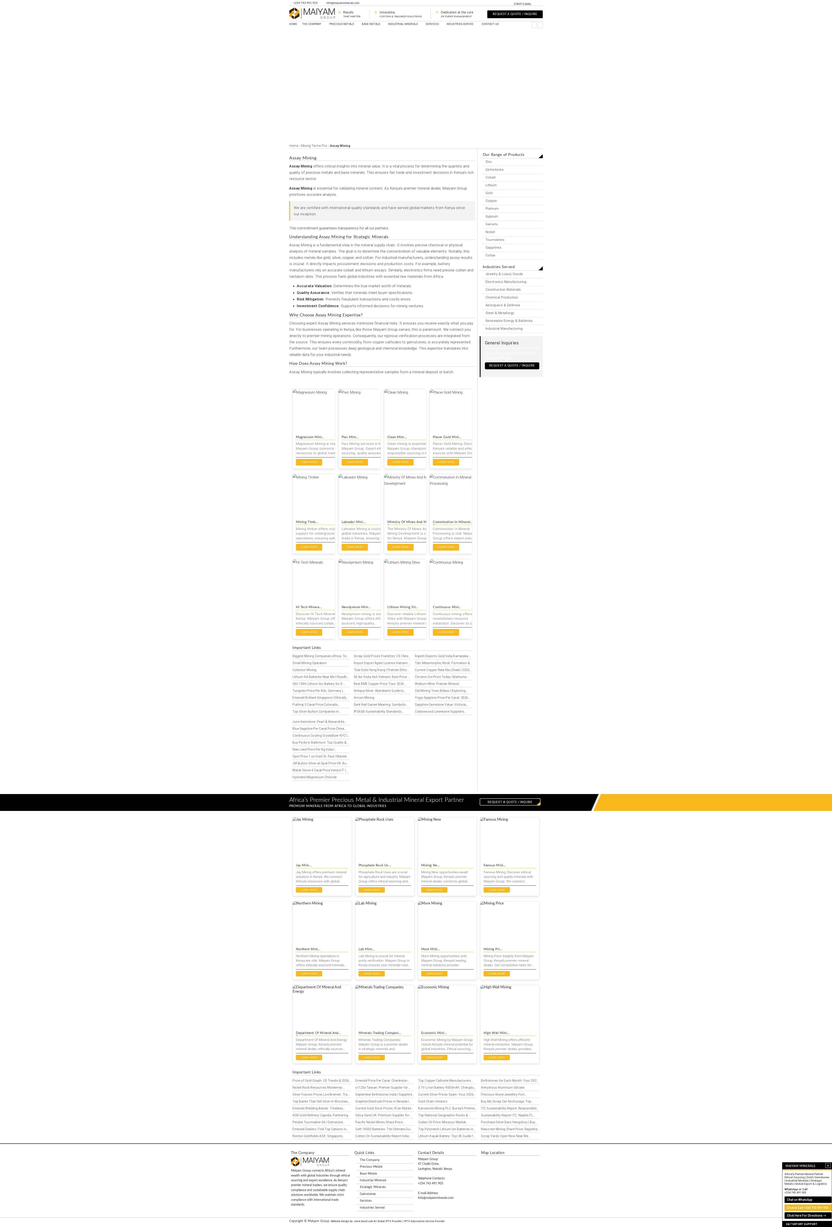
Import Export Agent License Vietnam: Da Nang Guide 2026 (381, 663)
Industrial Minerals (403, 24)
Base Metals (371, 24)
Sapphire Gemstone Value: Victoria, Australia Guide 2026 (440, 705)
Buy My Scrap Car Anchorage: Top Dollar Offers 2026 (506, 1102)
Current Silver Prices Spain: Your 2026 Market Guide (446, 1095)
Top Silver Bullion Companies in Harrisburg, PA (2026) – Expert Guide (319, 712)
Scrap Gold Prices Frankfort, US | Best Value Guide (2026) (381, 657)
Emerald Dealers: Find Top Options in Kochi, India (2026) (319, 1130)
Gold (489, 193)
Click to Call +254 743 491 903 (807, 1207)
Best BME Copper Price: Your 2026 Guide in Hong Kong (379, 684)
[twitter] (542, 4)
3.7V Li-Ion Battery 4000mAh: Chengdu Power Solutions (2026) (446, 1088)
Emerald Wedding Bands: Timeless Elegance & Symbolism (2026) (317, 1109)
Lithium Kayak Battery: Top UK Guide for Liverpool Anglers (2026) (447, 1136)
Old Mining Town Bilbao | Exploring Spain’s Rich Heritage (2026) (440, 691)
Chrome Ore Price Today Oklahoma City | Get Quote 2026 (441, 677)
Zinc (489, 162)
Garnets (492, 224)
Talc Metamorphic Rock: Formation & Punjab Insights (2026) (442, 663)
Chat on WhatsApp (799, 1199)
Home (293, 24)
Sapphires (494, 248)
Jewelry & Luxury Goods (504, 274)
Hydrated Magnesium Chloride (314, 777)
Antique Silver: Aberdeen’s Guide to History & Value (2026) (379, 691)
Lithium (491, 185)
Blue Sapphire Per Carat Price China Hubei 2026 (318, 729)
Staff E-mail (523, 4)
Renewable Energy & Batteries (509, 321)
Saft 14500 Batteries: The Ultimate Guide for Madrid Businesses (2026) (384, 1130)
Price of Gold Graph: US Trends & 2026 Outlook (320, 1081)
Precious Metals (341, 24)
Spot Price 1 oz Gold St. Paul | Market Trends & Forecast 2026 (319, 757)
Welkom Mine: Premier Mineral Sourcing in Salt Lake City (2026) (438, 684)
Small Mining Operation (309, 663)
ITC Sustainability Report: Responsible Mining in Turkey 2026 (508, 1109)
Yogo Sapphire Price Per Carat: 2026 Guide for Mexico (441, 698)
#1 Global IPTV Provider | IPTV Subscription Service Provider (409, 1221)
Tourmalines (495, 240)
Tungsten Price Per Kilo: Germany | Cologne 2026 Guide (317, 691)
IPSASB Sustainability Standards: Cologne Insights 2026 (378, 712)
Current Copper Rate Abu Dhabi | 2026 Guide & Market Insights (442, 670)
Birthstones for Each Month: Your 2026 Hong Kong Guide (509, 1081)
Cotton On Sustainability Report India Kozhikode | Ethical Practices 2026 (382, 1136)
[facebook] (537, 4)
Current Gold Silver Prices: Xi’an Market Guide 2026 (383, 1109)
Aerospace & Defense (503, 305)
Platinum (492, 209)
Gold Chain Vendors (432, 1101)
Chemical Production (502, 297)
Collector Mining (304, 670)
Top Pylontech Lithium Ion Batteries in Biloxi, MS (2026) (445, 1130)
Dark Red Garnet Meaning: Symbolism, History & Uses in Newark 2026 (382, 705)
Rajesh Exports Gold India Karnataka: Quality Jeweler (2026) (442, 657)
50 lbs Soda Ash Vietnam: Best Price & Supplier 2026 (382, 677)
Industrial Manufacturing (504, 329)
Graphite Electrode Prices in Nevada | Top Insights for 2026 (382, 1102)
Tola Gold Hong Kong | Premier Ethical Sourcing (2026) (382, 670)
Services (432, 24)
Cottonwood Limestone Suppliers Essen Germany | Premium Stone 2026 (443, 712)
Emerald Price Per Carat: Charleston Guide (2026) (381, 1081)
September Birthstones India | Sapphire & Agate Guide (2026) (383, 1095)
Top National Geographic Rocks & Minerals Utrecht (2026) (443, 1116)
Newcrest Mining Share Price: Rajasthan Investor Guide (510, 1130)
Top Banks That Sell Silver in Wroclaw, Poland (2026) (320, 1102)
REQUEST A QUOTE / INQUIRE (515, 14)
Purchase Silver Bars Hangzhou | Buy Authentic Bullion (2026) (508, 1123)
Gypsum (492, 216)
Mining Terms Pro (314, 145)
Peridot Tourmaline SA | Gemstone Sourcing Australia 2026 (317, 1123)
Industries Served (460, 24)
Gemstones (495, 170)
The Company (311, 24)
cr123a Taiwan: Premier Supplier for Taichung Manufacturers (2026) (381, 1088)
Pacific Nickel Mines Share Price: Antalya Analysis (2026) (379, 1123)
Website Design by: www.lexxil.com (352, 1221)
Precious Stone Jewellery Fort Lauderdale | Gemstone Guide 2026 (506, 1095)
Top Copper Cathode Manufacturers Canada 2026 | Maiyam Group (444, 1081)
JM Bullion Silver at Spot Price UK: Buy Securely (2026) (320, 764)
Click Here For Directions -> (806, 1215)
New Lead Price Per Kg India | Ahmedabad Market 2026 (313, 750)
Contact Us (490, 24)
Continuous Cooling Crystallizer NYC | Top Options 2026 (320, 736)
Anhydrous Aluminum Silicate (502, 1087)
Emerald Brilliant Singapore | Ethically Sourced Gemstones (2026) (319, 698)
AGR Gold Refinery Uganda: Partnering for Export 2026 (320, 1116)
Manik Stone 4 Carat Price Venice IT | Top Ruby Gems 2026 (319, 771)
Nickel (490, 232)
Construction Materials (503, 290)
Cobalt (491, 177)
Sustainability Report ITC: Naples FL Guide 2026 (507, 1116)
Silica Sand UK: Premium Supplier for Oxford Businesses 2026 (382, 1116)
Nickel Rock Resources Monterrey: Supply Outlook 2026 (317, 1088)
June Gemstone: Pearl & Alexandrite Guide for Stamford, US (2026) (318, 722)
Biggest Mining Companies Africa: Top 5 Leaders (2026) (320, 657)
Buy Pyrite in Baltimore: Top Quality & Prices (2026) (319, 743)
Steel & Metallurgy (500, 313)
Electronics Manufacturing (506, 282)
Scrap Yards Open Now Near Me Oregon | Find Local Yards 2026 (504, 1136)
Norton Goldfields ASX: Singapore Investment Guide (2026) (317, 1136)
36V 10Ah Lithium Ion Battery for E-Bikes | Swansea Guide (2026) (317, 684)
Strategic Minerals (373, 1187)
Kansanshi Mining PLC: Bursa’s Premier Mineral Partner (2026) (447, 1109)
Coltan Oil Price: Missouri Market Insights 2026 (442, 1123)
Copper (491, 201)
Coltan (491, 255)
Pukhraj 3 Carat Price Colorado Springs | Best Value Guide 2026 (315, 705)
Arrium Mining (364, 697)
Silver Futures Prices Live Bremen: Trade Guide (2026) (321, 1095)
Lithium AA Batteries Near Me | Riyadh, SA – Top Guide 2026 (320, 677)
